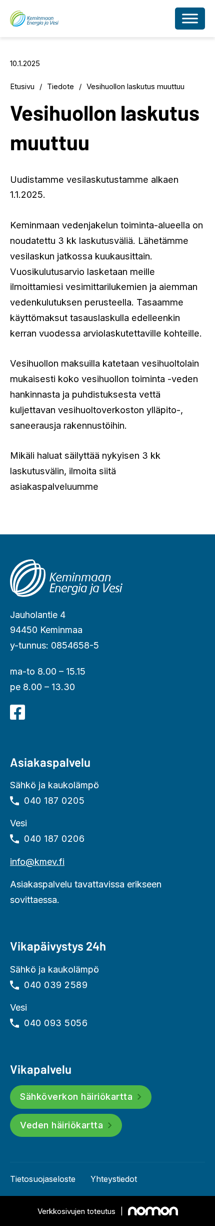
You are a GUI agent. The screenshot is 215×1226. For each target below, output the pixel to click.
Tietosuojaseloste (43, 1179)
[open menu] (190, 19)
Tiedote (60, 86)
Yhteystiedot (113, 1179)
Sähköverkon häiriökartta (76, 1096)
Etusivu (22, 86)
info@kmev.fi (37, 861)
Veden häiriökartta (61, 1125)
